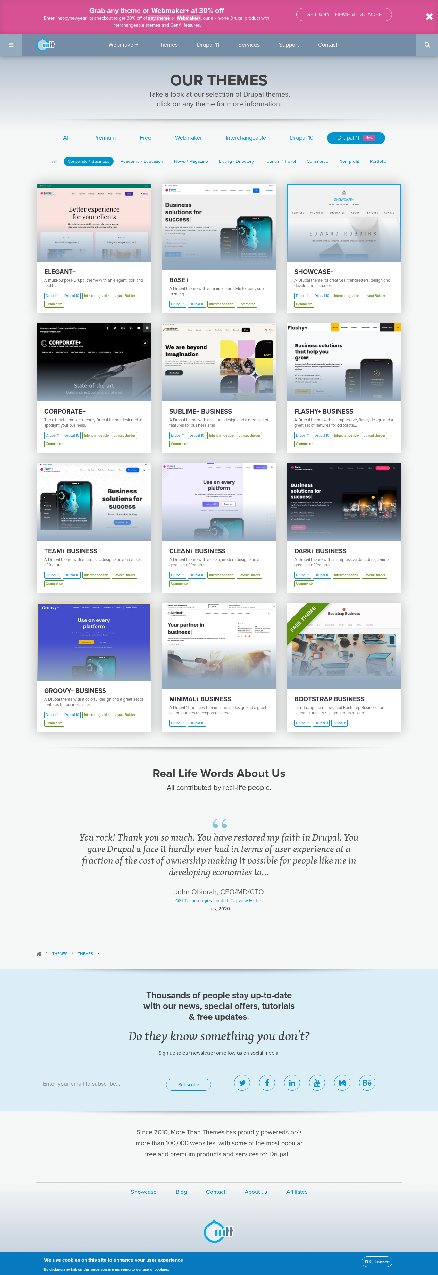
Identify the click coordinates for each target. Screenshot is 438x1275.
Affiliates (296, 1192)
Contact (327, 44)
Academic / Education (142, 161)
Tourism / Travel (280, 161)
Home (39, 954)
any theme (159, 18)
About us (256, 1192)
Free (145, 137)
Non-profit (349, 161)
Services (249, 44)
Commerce (317, 161)
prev (48, 863)
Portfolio (378, 161)
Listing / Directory (236, 161)
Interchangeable (246, 137)
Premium (104, 137)
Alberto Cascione (219, 877)
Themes (167, 44)
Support (289, 44)
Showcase (143, 1192)
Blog (181, 1192)
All (66, 137)
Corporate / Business (89, 161)
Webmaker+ (189, 18)
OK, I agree (377, 1261)
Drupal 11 (208, 44)
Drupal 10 (302, 137)
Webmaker (188, 137)
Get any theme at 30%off (344, 14)
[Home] (45, 44)
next (390, 863)
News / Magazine (191, 161)
